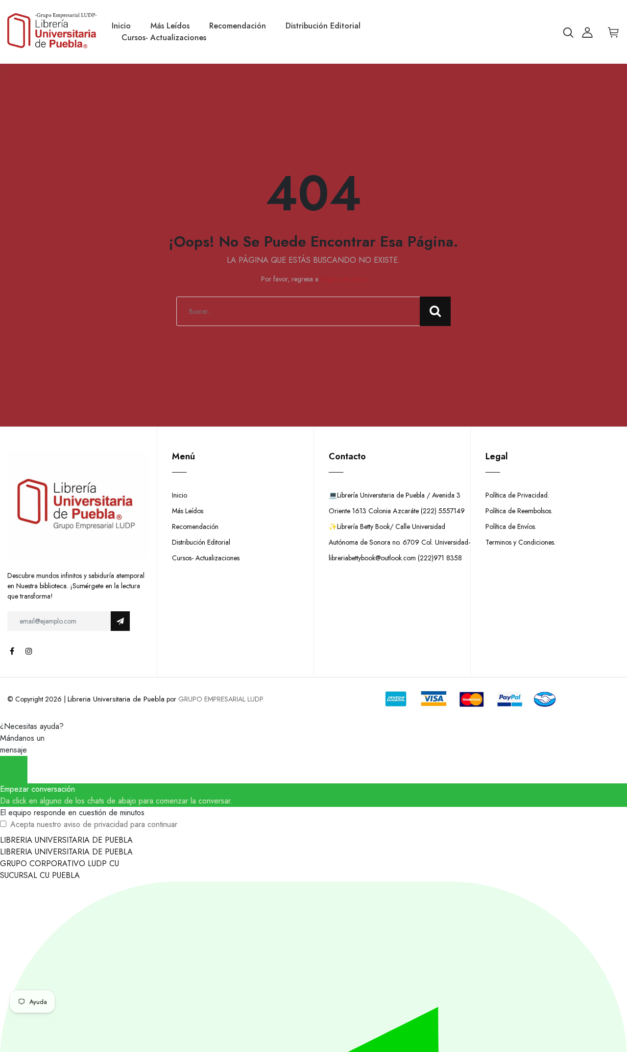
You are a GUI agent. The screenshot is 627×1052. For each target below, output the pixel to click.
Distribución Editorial (323, 25)
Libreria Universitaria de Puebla (116, 699)
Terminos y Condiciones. (520, 542)
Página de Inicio (343, 279)
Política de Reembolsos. (519, 511)
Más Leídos (170, 25)
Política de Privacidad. (517, 495)
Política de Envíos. (510, 526)
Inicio (121, 25)
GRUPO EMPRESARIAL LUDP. (221, 699)
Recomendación (237, 25)
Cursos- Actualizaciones (163, 37)
